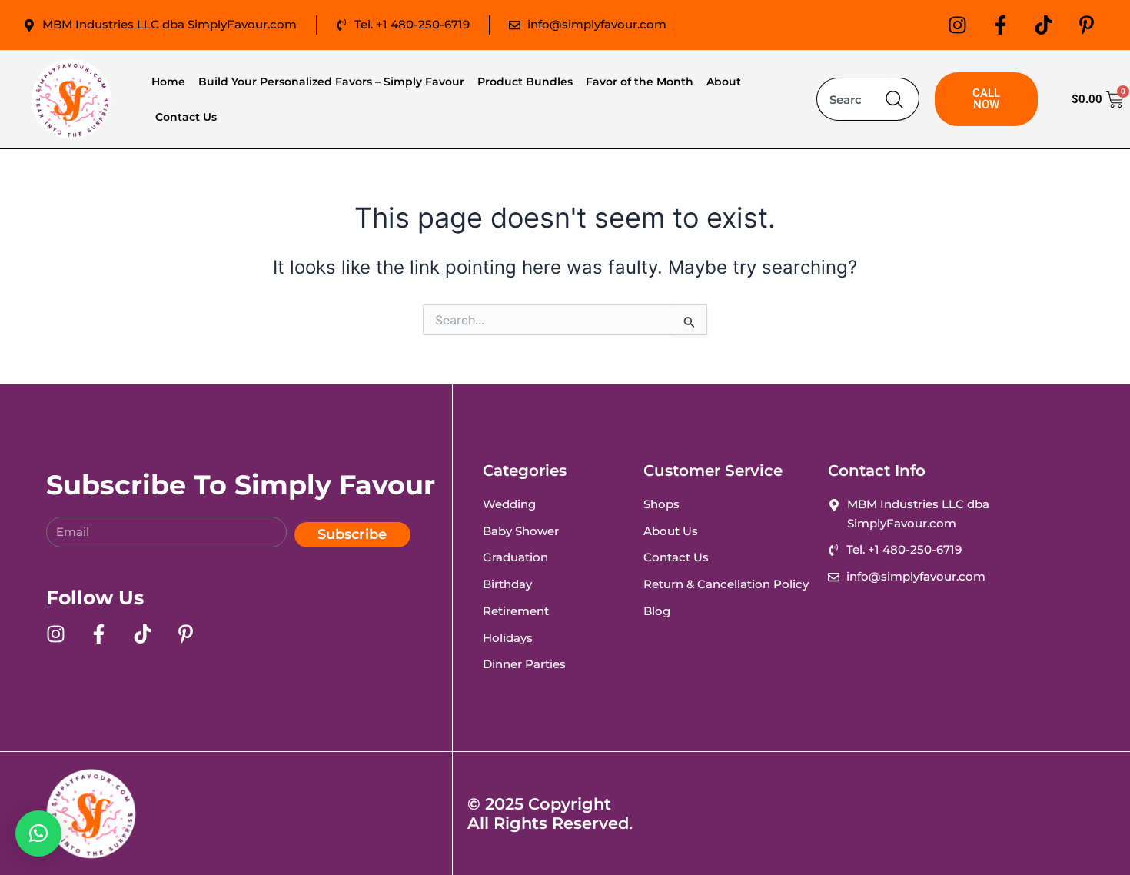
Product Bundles (525, 81)
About (723, 81)
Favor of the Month (639, 81)
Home (168, 81)
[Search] (902, 99)
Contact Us (186, 117)
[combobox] (851, 99)
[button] (38, 833)
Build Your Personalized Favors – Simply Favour (331, 81)
